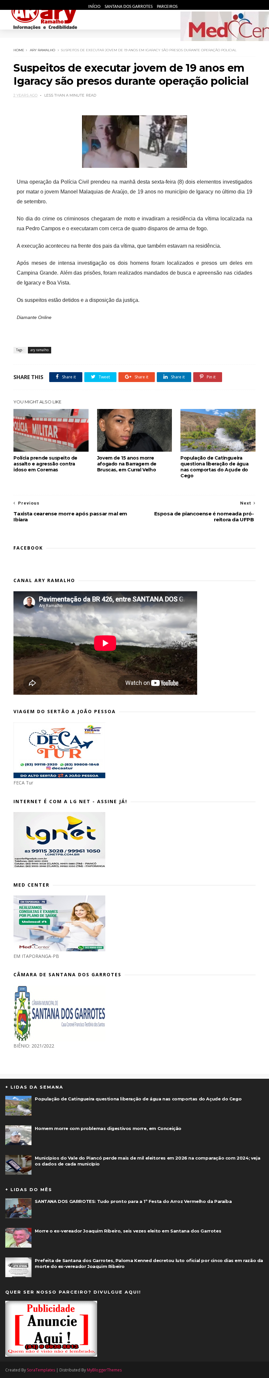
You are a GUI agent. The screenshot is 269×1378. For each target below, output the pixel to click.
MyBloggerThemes (104, 1370)
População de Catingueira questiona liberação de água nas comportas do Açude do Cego (214, 467)
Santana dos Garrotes (129, 6)
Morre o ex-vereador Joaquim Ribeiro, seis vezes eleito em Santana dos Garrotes (128, 1230)
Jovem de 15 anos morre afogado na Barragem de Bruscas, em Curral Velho (126, 464)
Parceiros (167, 6)
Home (18, 50)
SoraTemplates (41, 1370)
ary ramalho (42, 50)
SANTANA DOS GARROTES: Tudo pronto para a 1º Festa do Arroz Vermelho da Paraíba (133, 1201)
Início (94, 6)
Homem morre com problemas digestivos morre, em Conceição (108, 1128)
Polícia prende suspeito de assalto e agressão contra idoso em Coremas (45, 464)
